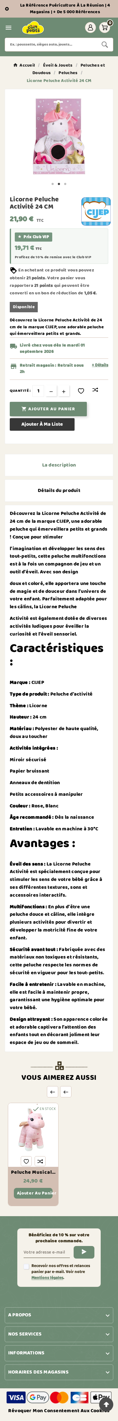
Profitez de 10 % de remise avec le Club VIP (53, 257)
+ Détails (100, 365)
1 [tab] (53, 184)
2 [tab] (59, 184)
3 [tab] (65, 184)
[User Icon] (90, 27)
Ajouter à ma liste (42, 424)
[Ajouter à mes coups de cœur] (81, 391)
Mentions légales (47, 1278)
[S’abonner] (84, 1252)
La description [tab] (59, 465)
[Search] (105, 44)
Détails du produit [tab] (59, 490)
